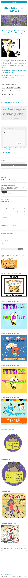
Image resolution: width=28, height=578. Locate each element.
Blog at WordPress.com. (6, 574)
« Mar (2, 217)
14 (17, 213)
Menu (14, 2)
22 (20, 214)
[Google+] (8, 201)
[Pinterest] (6, 201)
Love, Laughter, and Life (14, 9)
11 (6, 213)
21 (17, 214)
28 (17, 216)
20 (13, 214)
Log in (10, 225)
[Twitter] (3, 201)
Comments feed (4, 227)
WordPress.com (12, 227)
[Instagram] (5, 201)
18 (6, 214)
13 (13, 213)
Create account (4, 225)
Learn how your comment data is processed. (13, 148)
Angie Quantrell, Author (8, 233)
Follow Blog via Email (8, 185)
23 (24, 214)
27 (13, 216)
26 (10, 216)
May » (5, 217)
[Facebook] (2, 201)
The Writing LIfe (14, 102)
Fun (10, 102)
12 (10, 213)
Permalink (20, 102)
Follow (4, 191)
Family (7, 102)
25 (6, 216)
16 (24, 213)
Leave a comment (14, 34)
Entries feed (15, 225)
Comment (20, 143)
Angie (9, 34)
